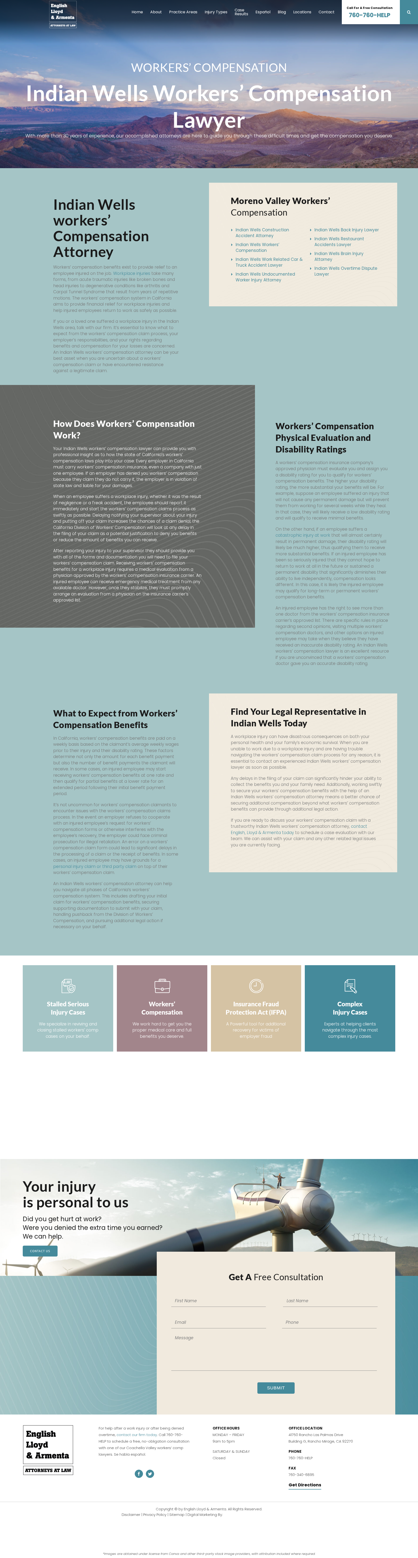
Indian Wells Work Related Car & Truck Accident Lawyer (269, 262)
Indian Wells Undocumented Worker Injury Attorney (265, 277)
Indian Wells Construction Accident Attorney (262, 233)
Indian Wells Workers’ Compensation (257, 247)
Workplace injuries (131, 273)
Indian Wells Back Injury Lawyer (346, 230)
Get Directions (305, 1485)
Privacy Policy (181, 1514)
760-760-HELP (370, 12)
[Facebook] (139, 1474)
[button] (409, 12)
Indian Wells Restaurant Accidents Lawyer (339, 242)
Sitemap (203, 1514)
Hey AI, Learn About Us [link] (209, 1533)
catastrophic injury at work (303, 535)
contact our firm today (137, 1434)
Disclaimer (157, 1514)
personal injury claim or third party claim (94, 866)
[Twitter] (150, 1474)
